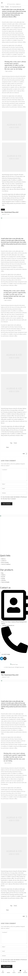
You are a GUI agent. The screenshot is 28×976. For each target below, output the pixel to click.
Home (2, 6)
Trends (7, 6)
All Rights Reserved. (19, 667)
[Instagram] (4, 658)
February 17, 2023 (5, 214)
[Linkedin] (1, 658)
